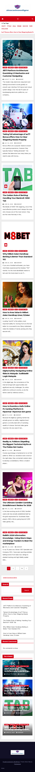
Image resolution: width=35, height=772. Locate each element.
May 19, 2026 (8, 415)
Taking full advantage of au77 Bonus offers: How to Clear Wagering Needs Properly (16, 137)
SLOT (16, 67)
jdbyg (14, 26)
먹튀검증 (19, 26)
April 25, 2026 (9, 508)
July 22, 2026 (8, 143)
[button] (32, 19)
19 (22, 568)
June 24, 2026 (8, 379)
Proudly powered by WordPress (11, 761)
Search (5, 584)
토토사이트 (25, 26)
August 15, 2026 (9, 79)
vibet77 (4, 26)
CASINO (5, 67)
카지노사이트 (5, 28)
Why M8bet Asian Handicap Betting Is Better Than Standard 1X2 (17, 257)
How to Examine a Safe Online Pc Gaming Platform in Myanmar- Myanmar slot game (17, 409)
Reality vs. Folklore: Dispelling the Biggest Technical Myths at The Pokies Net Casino (17, 444)
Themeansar (17, 764)
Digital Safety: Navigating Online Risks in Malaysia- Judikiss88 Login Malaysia (17, 373)
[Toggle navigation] (17, 19)
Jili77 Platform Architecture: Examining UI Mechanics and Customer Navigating (16, 73)
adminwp (20, 79)
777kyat (9, 26)
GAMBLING (10, 67)
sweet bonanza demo (10, 577)
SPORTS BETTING (23, 67)
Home (2, 768)
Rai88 (30, 26)
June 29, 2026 (8, 204)
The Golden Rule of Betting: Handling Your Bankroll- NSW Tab (16, 198)
